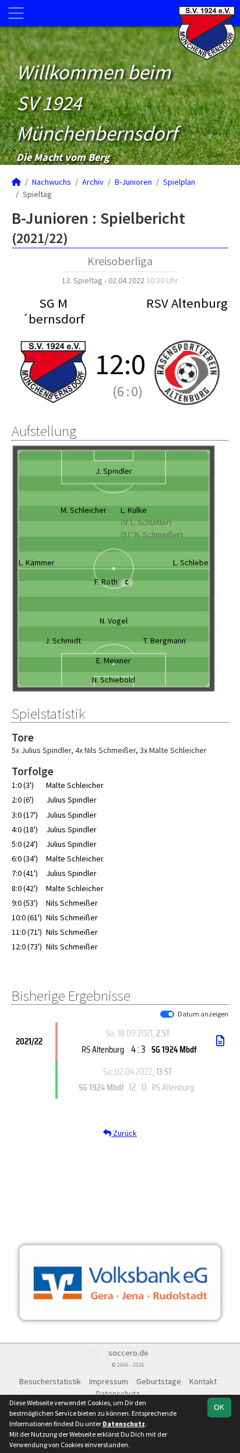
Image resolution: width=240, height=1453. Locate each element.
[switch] (167, 1014)
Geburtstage (158, 1381)
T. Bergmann (164, 640)
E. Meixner (113, 660)
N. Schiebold (113, 679)
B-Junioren (133, 182)
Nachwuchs (51, 182)
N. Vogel (114, 620)
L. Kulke (134, 510)
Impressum (108, 1381)
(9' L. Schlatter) (146, 522)
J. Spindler (114, 471)
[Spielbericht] (220, 1041)
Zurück (124, 1133)
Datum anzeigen (203, 1013)
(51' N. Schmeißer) (152, 534)
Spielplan (179, 182)
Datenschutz (124, 1423)
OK (219, 1407)
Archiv (93, 182)
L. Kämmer (37, 562)
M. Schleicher (84, 510)
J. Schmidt (63, 640)
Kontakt (203, 1381)
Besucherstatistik (50, 1381)
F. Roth (111, 581)
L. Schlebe (191, 562)
